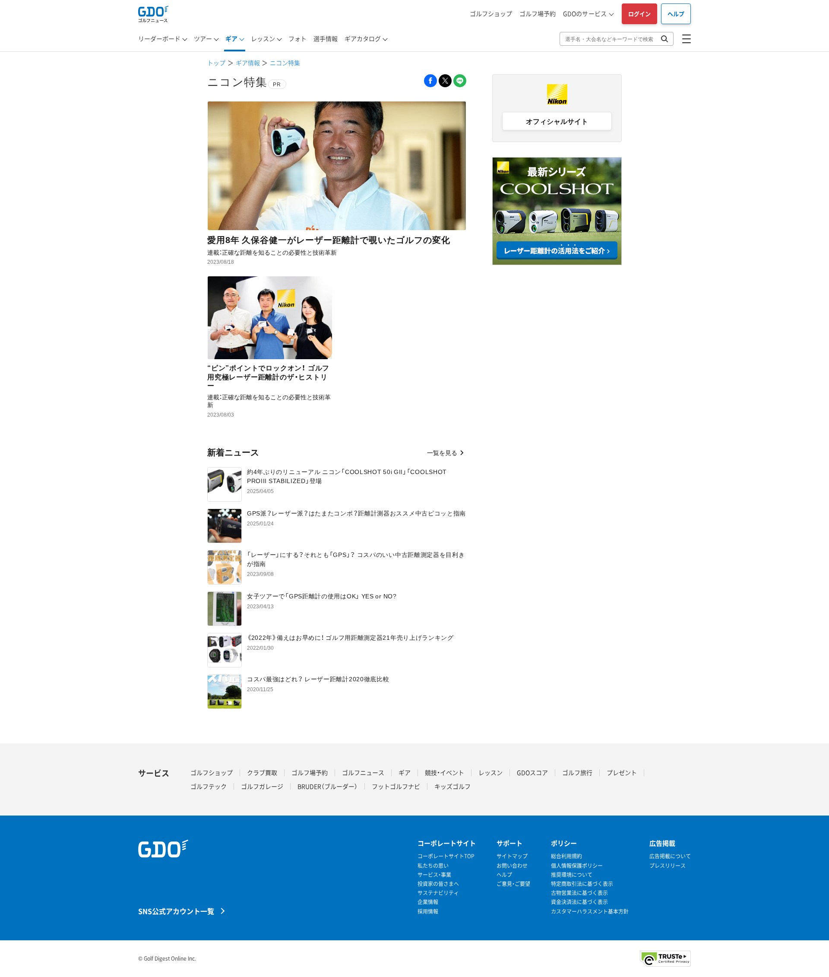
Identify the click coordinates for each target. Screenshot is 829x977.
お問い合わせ (512, 866)
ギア (231, 38)
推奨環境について (571, 875)
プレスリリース (667, 866)
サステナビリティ (438, 893)
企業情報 (428, 902)
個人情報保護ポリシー (577, 866)
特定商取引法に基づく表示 (582, 884)
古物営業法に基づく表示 (579, 893)
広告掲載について (670, 856)
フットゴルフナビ (396, 786)
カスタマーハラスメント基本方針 (590, 911)
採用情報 (428, 911)
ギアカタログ (363, 38)
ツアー (203, 38)
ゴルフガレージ (262, 786)
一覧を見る (442, 452)
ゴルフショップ (491, 13)
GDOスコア (532, 772)
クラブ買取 (262, 772)
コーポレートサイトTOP (446, 856)
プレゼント (622, 772)
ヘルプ (676, 13)
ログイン (639, 13)
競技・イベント (444, 772)
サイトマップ (512, 856)
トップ (216, 62)
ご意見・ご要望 (513, 884)
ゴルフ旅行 (577, 772)
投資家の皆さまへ (438, 884)
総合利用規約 (566, 856)
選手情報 (325, 38)
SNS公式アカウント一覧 (176, 910)
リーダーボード (159, 38)
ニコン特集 (285, 62)
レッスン (263, 38)
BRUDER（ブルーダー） (327, 786)
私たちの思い (433, 866)
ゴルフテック (208, 786)
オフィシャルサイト (557, 121)
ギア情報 (248, 62)
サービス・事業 (434, 875)
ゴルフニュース (363, 772)
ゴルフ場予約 (537, 13)
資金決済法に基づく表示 (579, 902)
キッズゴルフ (452, 786)
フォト (297, 38)
